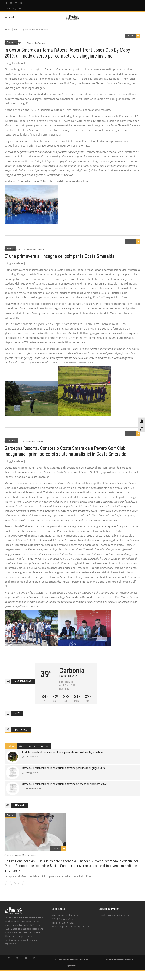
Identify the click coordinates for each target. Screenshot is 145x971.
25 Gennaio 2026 (32, 756)
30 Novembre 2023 (33, 788)
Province (44, 745)
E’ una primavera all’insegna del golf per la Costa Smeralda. (60, 256)
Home (8, 29)
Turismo (11, 42)
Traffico (10, 745)
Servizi (32, 745)
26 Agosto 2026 (14, 855)
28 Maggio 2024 (31, 772)
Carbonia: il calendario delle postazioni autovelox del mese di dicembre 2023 (64, 784)
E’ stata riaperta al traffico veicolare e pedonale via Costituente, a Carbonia (63, 752)
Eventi (10, 248)
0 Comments (30, 855)
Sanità (10, 815)
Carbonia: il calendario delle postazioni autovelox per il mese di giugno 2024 (63, 768)
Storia (22, 745)
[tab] (11, 746)
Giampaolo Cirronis (36, 43)
